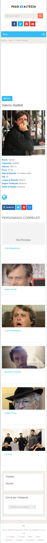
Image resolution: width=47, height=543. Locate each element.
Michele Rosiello (13, 372)
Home (3, 40)
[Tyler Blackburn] (23, 233)
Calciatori (8, 540)
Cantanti (19, 540)
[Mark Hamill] (23, 275)
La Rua (8, 454)
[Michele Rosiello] (23, 357)
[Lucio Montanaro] (23, 316)
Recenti (9, 483)
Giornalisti (30, 540)
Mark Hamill (10, 289)
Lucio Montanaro (13, 330)
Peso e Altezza (8, 530)
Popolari (10, 476)
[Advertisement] (23, 71)
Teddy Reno (11, 413)
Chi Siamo (11, 537)
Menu (5, 34)
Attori (11, 40)
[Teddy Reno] (23, 398)
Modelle (41, 540)
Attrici (38, 537)
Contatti (21, 537)
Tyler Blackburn (12, 248)
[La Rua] (23, 439)
